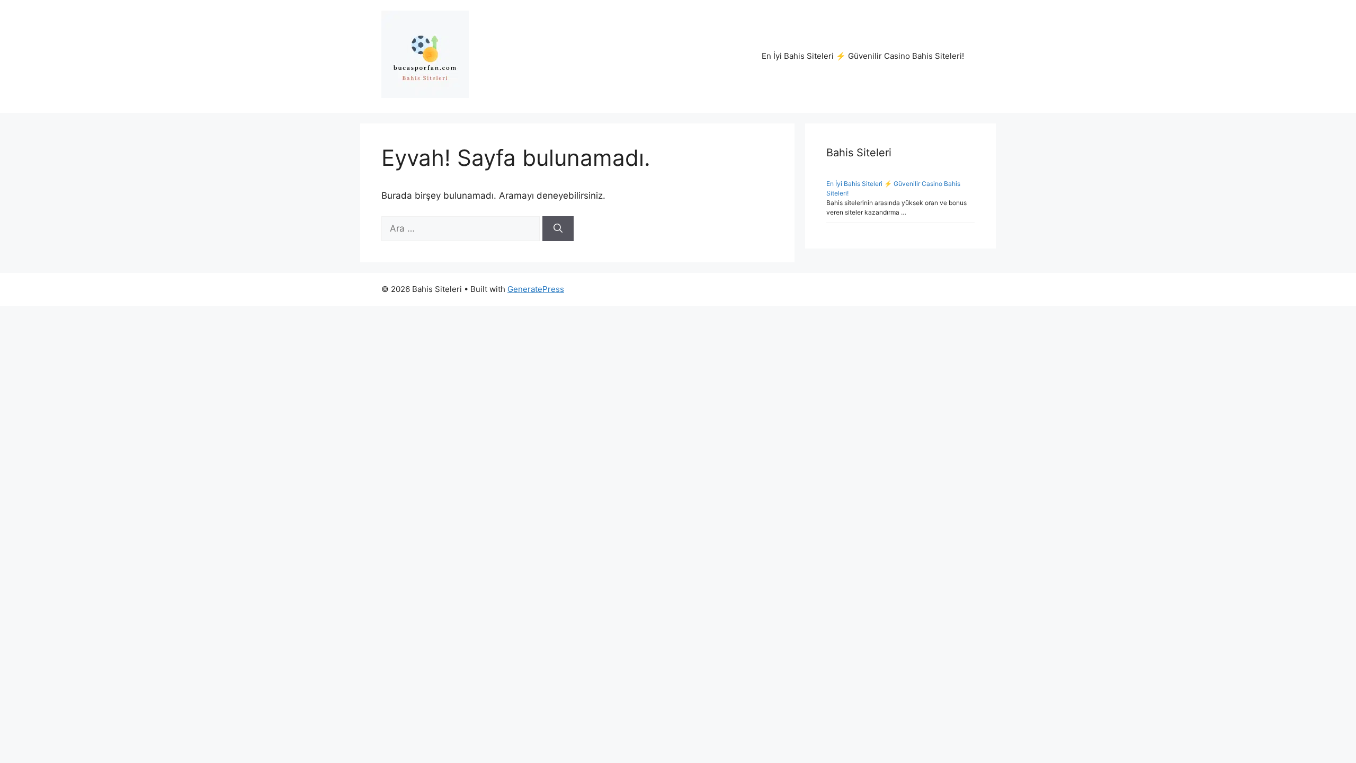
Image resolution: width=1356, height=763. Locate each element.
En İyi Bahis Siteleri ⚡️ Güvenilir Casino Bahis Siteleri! (863, 56)
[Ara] (558, 229)
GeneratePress (535, 289)
